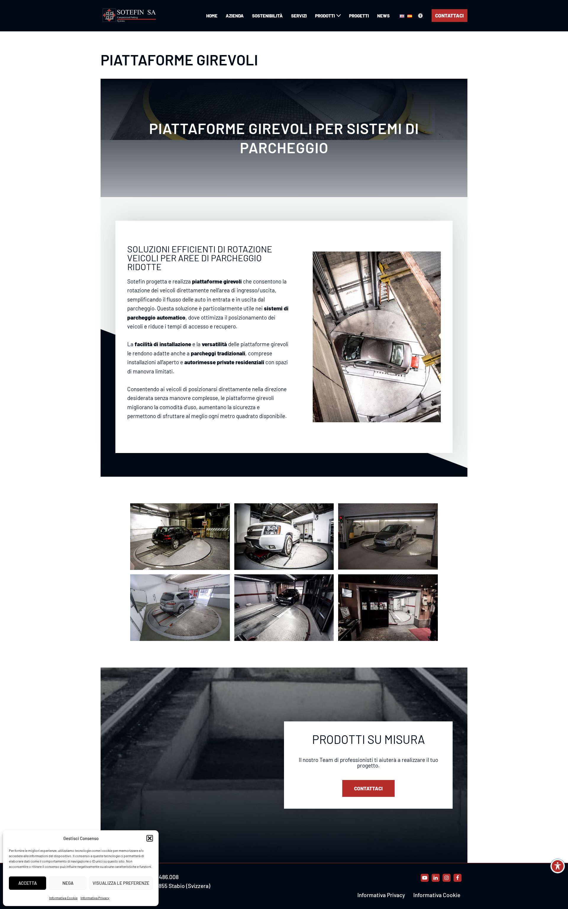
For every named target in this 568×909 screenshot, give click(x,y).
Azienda (235, 15)
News (383, 15)
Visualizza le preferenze (121, 883)
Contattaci (449, 15)
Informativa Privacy (94, 898)
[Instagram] (447, 878)
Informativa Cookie (63, 898)
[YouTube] (425, 878)
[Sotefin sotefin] (130, 15)
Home (211, 15)
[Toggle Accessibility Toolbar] (558, 866)
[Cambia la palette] (420, 15)
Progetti (359, 15)
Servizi (299, 15)
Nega (67, 883)
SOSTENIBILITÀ (267, 15)
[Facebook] (458, 878)
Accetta (27, 883)
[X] (436, 878)
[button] (150, 838)
